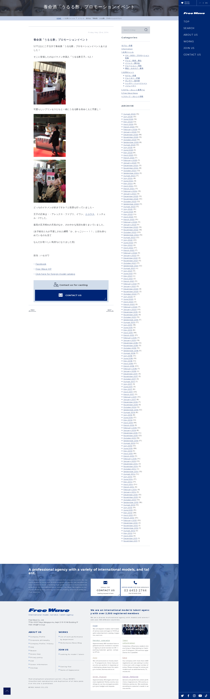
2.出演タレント (127, 72)
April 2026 (128, 124)
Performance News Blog (71, 643)
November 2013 (130, 497)
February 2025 (130, 160)
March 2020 (129, 304)
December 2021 (130, 258)
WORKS (189, 41)
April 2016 (128, 423)
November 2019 (130, 314)
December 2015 (130, 433)
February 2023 (130, 222)
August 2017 (129, 381)
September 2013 (130, 502)
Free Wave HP (44, 269)
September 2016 (130, 410)
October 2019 (129, 317)
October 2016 (129, 407)
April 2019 (128, 332)
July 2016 (127, 415)
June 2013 (128, 510)
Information (127, 49)
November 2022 (130, 230)
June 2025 (128, 150)
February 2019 (130, 338)
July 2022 (128, 240)
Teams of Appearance (69, 670)
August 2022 (129, 237)
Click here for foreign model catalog (55, 274)
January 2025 (129, 163)
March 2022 (129, 250)
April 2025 (128, 155)
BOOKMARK (187, 2)
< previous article (32, 310)
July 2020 (128, 296)
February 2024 (130, 191)
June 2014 (128, 479)
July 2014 (127, 477)
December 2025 (130, 134)
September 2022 (131, 235)
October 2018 (129, 348)
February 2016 (130, 428)
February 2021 (130, 284)
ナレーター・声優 (132, 78)
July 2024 (128, 178)
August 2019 (129, 322)
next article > (110, 310)
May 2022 (128, 245)
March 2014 (128, 487)
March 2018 (128, 366)
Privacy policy (36, 657)
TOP (186, 21)
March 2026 (129, 127)
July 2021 (127, 271)
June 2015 (128, 448)
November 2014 (130, 466)
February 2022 (130, 253)
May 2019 (127, 330)
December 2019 (130, 312)
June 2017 (128, 387)
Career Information (39, 664)
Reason (33, 651)
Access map (35, 654)
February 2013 (130, 520)
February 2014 (130, 489)
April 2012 (128, 536)
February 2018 (130, 369)
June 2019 (128, 327)
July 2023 (128, 209)
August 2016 (129, 412)
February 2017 (130, 397)
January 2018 (129, 371)
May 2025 (127, 152)
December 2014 (130, 464)
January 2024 (129, 194)
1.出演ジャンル (69, 18)
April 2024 (128, 186)
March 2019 (128, 335)
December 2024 (130, 165)
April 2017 (128, 392)
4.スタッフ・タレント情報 (132, 96)
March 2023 (129, 219)
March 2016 (128, 425)
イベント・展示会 (84, 18)
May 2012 (127, 533)
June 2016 (128, 417)
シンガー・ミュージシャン (136, 83)
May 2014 (127, 482)
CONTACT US (73, 295)
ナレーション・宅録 (133, 66)
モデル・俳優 (126, 45)
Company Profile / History (41, 644)
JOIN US (189, 48)
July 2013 (127, 507)
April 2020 (128, 302)
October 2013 (129, 500)
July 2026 (128, 116)
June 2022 (128, 242)
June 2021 (128, 273)
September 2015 (130, 441)
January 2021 (129, 286)
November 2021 (130, 260)
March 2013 (128, 518)
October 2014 (129, 469)
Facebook (41, 264)
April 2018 (128, 363)
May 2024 (128, 183)
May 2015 (127, 451)
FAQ (32, 647)
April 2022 (128, 248)
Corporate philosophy (40, 640)
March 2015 (128, 456)
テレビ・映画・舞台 (133, 60)
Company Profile (37, 637)
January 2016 (129, 430)
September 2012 (130, 528)
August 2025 (129, 145)
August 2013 (129, 505)
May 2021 (127, 276)
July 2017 (127, 384)
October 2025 (129, 140)
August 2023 (129, 206)
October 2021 (129, 263)
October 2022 (129, 232)
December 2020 (130, 289)
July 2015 (127, 446)
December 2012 (130, 523)
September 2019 (130, 320)
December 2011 (130, 538)
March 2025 (128, 158)
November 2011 (130, 541)
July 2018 (127, 356)
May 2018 (127, 361)
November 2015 (130, 435)
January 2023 (129, 224)
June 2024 (128, 181)
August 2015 (129, 443)
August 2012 (129, 531)
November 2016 (130, 405)
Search (146, 29)
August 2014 (129, 474)
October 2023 (129, 201)
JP (200, 3)
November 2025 (130, 137)
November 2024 (130, 168)
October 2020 (130, 294)
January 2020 (130, 309)
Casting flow (66, 667)
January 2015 (129, 461)
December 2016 (130, 402)
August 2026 (129, 114)
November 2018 (130, 345)
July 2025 (127, 147)
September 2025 (131, 142)
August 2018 (129, 353)
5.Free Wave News (129, 93)
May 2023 (128, 214)
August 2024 (129, 176)
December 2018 (130, 343)
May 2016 (127, 420)
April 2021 (128, 278)
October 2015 (129, 438)
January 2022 (129, 255)
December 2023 (130, 196)
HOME (59, 18)
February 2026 (130, 129)
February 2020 (130, 307)
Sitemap (34, 668)
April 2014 (128, 484)
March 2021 (128, 281)
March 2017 (128, 394)
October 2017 (129, 379)
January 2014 (129, 492)
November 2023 (130, 199)
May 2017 (127, 389)
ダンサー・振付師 (132, 81)
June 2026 (128, 119)
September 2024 (131, 173)
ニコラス (89, 214)
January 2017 (129, 399)
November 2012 (130, 525)
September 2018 (131, 350)
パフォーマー (130, 86)
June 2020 (128, 299)
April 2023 (128, 217)
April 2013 (128, 515)
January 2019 (129, 340)
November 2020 (131, 291)
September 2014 (131, 471)
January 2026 (129, 132)
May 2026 (128, 122)
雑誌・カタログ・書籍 (134, 68)
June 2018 (128, 358)
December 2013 (130, 495)
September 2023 (131, 204)
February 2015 (130, 459)
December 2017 (130, 374)
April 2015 (128, 453)
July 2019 (127, 325)
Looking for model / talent (72, 654)
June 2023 (128, 212)
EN (206, 3)
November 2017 (130, 376)
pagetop (7, 691)
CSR (32, 661)
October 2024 (129, 170)
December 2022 (130, 227)
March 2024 (129, 188)
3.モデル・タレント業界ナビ (133, 90)
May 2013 (127, 513)
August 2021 (129, 268)
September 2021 (130, 266)
